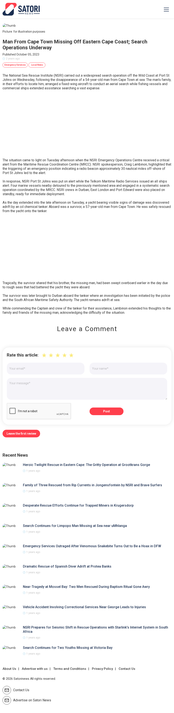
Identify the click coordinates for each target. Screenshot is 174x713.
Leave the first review (21, 433)
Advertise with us (35, 669)
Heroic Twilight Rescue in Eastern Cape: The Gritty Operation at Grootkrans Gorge (86, 465)
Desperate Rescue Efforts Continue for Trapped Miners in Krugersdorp (78, 505)
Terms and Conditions (69, 669)
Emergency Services (15, 65)
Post (106, 411)
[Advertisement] (87, 124)
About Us (9, 669)
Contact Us (127, 669)
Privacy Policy (102, 669)
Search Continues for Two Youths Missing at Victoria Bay (67, 648)
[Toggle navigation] (166, 9)
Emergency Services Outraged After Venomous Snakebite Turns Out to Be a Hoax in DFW (92, 546)
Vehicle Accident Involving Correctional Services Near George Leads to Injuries (84, 607)
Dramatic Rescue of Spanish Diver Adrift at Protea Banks (67, 566)
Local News (37, 65)
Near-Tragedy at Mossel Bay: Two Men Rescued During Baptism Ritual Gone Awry (86, 587)
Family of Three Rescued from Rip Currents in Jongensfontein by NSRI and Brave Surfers (92, 485)
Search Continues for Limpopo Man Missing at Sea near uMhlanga (75, 526)
